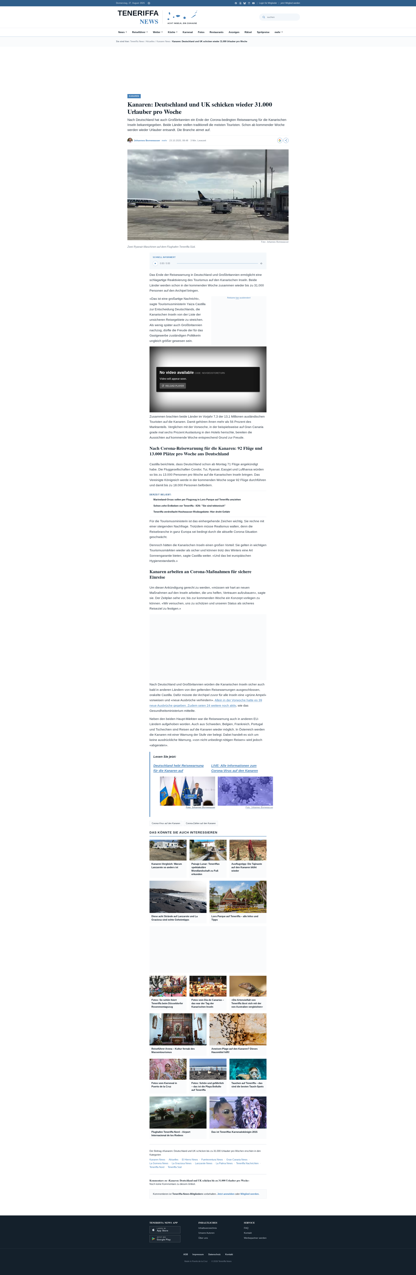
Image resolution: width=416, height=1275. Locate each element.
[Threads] (240, 3)
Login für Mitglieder (268, 3)
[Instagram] (249, 3)
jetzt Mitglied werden (290, 3)
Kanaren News (163, 41)
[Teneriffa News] (159, 17)
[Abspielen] (155, 263)
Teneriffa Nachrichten (247, 1163)
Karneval (188, 32)
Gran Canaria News (236, 1159)
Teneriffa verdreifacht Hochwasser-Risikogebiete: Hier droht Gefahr (191, 511)
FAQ (246, 1228)
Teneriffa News (137, 41)
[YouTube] (253, 3)
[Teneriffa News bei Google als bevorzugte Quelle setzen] (279, 140)
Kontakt (248, 1233)
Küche (171, 32)
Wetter (156, 32)
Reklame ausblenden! (239, 298)
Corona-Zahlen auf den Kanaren (201, 823)
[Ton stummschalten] (261, 263)
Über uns (203, 1238)
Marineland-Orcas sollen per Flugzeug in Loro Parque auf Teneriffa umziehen (197, 499)
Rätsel (248, 32)
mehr (277, 32)
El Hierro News (190, 1159)
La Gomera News (159, 1163)
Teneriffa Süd (175, 1167)
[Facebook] (236, 3)
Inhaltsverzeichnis (207, 1228)
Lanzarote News (203, 1163)
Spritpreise (263, 32)
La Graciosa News (182, 1163)
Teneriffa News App (164, 1222)
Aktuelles (150, 41)
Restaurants (216, 32)
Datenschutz (214, 1254)
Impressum (198, 1254)
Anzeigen (234, 32)
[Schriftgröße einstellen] (149, 3)
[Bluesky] (244, 3)
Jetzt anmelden (225, 1193)
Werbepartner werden (255, 1238)
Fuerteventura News (212, 1159)
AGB (185, 1254)
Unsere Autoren (206, 1233)
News (121, 32)
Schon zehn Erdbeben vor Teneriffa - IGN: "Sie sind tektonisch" (189, 505)
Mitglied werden (249, 1193)
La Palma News (224, 1163)
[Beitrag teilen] (286, 140)
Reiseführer (138, 32)
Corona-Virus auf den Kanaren (166, 823)
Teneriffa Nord (157, 1167)
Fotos (201, 32)
